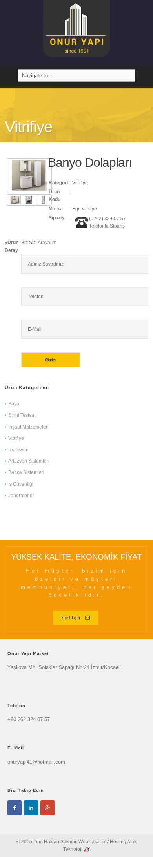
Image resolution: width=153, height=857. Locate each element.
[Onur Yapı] (76, 32)
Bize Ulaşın (70, 617)
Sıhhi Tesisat (21, 415)
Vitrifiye (80, 183)
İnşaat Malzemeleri (28, 427)
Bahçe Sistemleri (26, 472)
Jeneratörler (21, 495)
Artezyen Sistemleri (28, 461)
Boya (13, 404)
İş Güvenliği (20, 484)
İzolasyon (18, 449)
